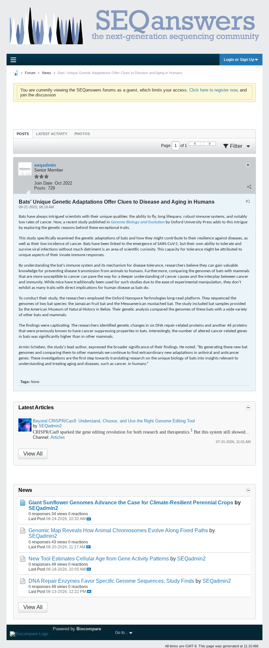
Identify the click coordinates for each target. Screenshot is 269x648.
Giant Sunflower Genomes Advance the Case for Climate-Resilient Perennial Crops (131, 502)
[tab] (22, 133)
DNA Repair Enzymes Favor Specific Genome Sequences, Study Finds (111, 581)
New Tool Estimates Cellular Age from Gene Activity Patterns (99, 558)
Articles (58, 437)
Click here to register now (213, 90)
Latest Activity (51, 134)
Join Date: (43, 183)
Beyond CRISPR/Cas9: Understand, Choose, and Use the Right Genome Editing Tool (114, 420)
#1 (248, 201)
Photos (82, 134)
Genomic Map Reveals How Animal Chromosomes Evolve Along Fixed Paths (118, 530)
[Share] (249, 186)
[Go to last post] (89, 518)
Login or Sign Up (239, 59)
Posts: (40, 188)
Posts (23, 134)
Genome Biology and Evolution (138, 222)
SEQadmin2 (50, 425)
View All (33, 454)
